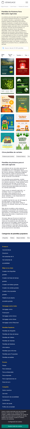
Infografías (5, 237)
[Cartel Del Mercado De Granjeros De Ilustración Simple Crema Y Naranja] (22, 122)
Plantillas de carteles (23, 6)
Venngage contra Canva (9, 316)
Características (6, 250)
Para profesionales (7, 372)
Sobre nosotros (7, 390)
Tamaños (19, 55)
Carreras (4, 393)
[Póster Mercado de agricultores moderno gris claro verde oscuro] (7, 85)
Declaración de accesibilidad (10, 397)
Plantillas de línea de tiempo (10, 334)
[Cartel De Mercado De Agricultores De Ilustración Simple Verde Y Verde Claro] (7, 141)
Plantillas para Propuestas (10, 354)
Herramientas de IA (8, 256)
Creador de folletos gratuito (10, 284)
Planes (4, 365)
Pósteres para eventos (8, 156)
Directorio (5, 253)
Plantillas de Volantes (8, 340)
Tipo (26, 55)
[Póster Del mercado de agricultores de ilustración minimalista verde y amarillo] (22, 104)
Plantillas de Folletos (8, 337)
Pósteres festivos (21, 156)
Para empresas (6, 375)
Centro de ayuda (7, 403)
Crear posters (13, 6)
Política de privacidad (8, 407)
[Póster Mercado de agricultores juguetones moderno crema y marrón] (7, 104)
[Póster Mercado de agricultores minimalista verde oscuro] (22, 85)
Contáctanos (6, 400)
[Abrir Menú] (26, 2)
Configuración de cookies (15, 421)
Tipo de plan (10, 55)
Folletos (12, 237)
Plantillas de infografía (8, 331)
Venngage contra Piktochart (10, 322)
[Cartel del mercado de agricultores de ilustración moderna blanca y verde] (22, 141)
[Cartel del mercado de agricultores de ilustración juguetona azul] (7, 122)
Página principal (4, 6)
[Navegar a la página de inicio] (8, 2)
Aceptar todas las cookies (15, 426)
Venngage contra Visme (9, 319)
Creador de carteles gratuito (10, 288)
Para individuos (6, 369)
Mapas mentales (21, 237)
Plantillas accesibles (8, 357)
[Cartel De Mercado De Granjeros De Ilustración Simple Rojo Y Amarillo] (22, 66)
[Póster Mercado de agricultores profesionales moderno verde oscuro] (7, 66)
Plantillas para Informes (9, 350)
